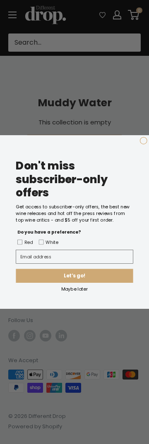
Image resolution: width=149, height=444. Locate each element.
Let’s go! (74, 275)
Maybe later (74, 289)
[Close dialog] (143, 140)
